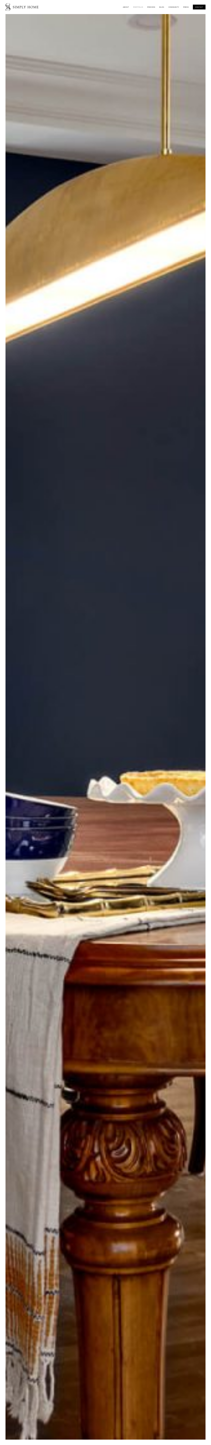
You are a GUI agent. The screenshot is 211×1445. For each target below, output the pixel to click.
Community (173, 7)
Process (151, 7)
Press (186, 7)
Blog (161, 7)
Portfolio (138, 7)
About (126, 7)
